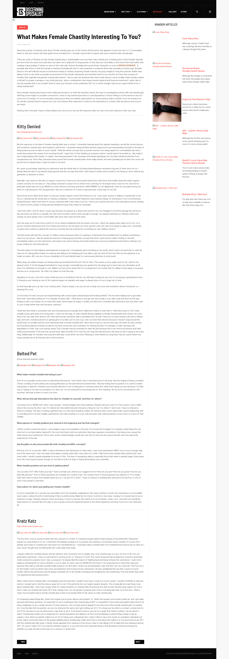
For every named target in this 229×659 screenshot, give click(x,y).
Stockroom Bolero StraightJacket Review (193, 69)
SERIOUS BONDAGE (127, 65)
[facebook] (200, 2)
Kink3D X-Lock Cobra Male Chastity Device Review (194, 161)
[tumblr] (208, 2)
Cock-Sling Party (190, 38)
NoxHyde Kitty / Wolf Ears (194, 194)
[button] (110, 11)
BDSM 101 (22, 27)
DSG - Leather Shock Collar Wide (195, 132)
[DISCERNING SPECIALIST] (30, 11)
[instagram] (205, 2)
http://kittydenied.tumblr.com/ (29, 132)
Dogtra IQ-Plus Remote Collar (196, 99)
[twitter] (203, 2)
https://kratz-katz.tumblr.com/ (30, 526)
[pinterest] (211, 2)
